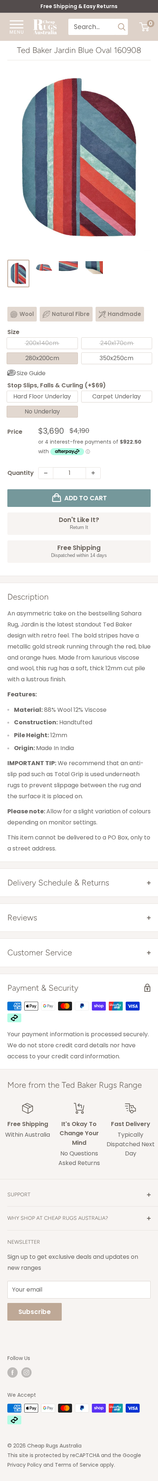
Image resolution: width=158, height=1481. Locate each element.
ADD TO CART (85, 498)
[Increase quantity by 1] (93, 473)
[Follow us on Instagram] (26, 1372)
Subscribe (34, 1311)
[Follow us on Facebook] (12, 1372)
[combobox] (92, 27)
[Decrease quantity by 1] (46, 473)
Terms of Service (76, 1464)
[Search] (121, 27)
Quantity (20, 473)
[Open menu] (16, 26)
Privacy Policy (24, 1464)
